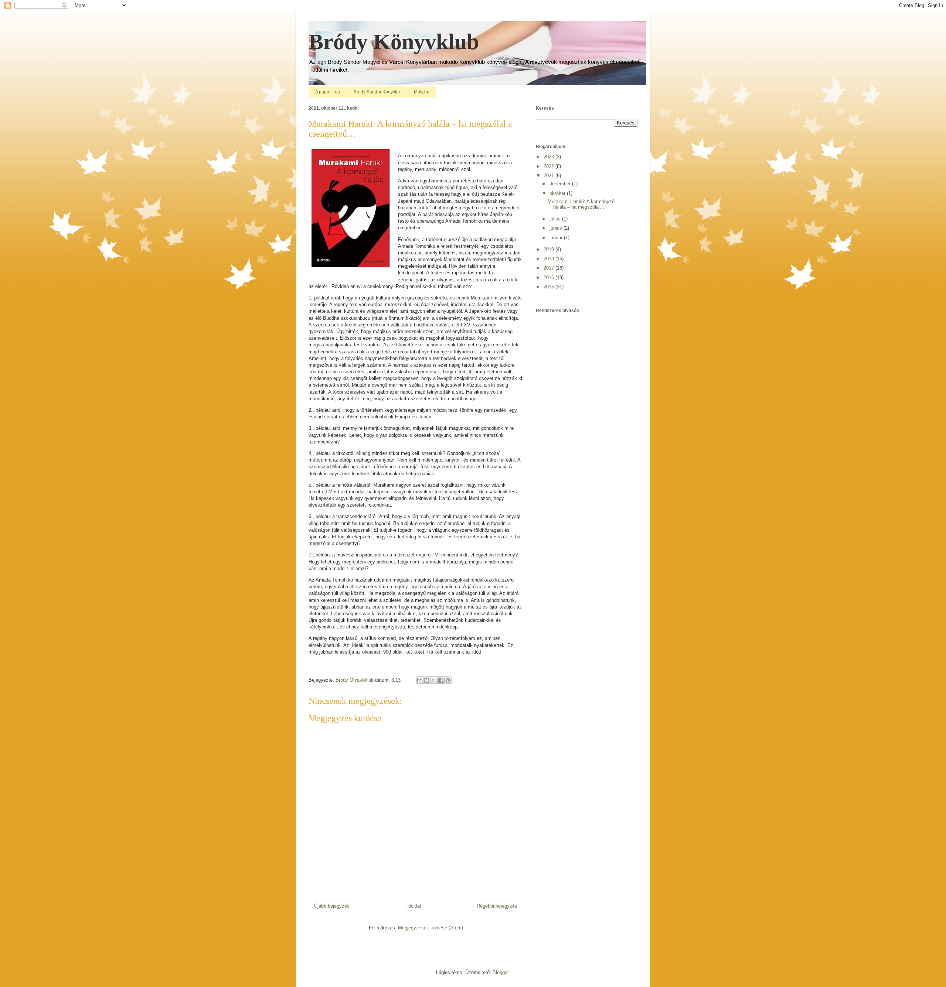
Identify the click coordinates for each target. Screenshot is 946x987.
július (555, 219)
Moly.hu (421, 92)
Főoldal (413, 906)
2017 (549, 268)
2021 (549, 175)
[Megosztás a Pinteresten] (448, 680)
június (556, 228)
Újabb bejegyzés (332, 906)
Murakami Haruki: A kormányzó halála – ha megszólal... (581, 204)
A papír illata (327, 92)
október (558, 193)
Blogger (500, 972)
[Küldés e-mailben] (419, 680)
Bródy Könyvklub (394, 42)
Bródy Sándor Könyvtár (377, 92)
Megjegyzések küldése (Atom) (430, 928)
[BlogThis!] (427, 680)
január (556, 237)
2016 (549, 277)
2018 (549, 258)
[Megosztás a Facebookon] (441, 680)
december (560, 183)
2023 (549, 157)
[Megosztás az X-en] (434, 680)
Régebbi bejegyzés (497, 906)
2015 (549, 286)
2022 (549, 166)
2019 (549, 249)
